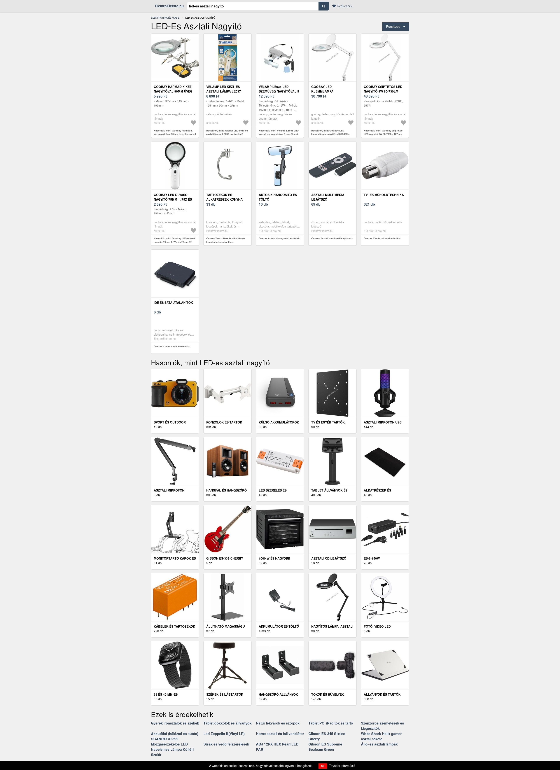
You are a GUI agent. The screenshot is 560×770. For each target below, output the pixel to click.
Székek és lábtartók (224, 694)
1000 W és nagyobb (274, 558)
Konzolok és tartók (224, 422)
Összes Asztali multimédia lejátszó (331, 238)
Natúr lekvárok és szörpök (277, 723)
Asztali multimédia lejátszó (327, 196)
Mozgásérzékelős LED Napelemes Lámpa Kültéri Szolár (172, 749)
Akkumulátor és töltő (279, 626)
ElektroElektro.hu (169, 5)
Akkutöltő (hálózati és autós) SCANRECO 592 (174, 736)
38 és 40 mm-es (166, 694)
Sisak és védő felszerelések (226, 744)
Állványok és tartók (382, 694)
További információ (342, 765)
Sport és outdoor (170, 422)
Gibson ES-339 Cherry (224, 558)
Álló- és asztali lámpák (379, 744)
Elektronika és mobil (165, 17)
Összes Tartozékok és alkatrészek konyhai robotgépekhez (225, 240)
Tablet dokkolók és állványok (227, 723)
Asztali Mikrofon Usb (383, 422)
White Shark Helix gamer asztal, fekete (381, 736)
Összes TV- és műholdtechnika (382, 238)
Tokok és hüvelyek (327, 694)
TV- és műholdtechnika (384, 194)
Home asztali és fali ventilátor (280, 733)
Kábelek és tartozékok (174, 626)
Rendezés (393, 26)
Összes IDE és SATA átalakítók (171, 346)
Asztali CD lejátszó (328, 558)
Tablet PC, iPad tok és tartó (330, 723)
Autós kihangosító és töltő (278, 196)
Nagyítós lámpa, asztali (332, 626)
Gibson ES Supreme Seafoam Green (325, 747)
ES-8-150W (372, 558)
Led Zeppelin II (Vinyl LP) (224, 733)
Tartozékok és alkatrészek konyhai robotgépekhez (224, 199)
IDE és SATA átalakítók (173, 302)
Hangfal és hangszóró (226, 490)
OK (323, 766)
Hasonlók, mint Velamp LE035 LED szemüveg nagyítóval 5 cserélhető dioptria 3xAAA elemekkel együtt (279, 134)
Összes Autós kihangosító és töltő (279, 238)
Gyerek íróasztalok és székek (175, 723)
